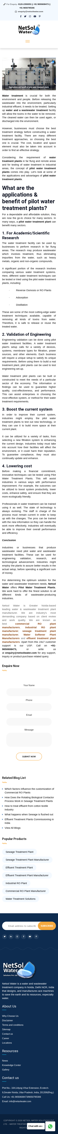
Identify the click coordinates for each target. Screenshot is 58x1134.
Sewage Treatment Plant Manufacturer (27, 859)
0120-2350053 (24, 4)
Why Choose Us (10, 1016)
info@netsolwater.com (20, 1101)
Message (29, 730)
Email (29, 715)
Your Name (29, 685)
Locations (7, 1043)
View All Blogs (13, 828)
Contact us (7, 1034)
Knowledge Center (11, 1065)
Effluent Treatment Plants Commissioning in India (29, 821)
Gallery (5, 1069)
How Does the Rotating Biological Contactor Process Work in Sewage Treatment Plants (29, 799)
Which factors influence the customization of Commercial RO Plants (29, 791)
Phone (29, 700)
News (5, 1061)
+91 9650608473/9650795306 (26, 1097)
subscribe (47, 925)
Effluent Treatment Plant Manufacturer (27, 875)
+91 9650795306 (26, 8)
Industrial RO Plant (16, 883)
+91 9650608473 (41, 4)
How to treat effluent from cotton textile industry (26, 808)
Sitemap (6, 1029)
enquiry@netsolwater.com (30, 11)
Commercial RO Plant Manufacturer (26, 891)
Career (5, 1038)
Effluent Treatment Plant (19, 867)
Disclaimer (7, 1020)
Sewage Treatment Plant (19, 852)
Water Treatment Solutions (20, 898)
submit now (29, 756)
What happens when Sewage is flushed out (29, 814)
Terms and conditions (12, 1025)
